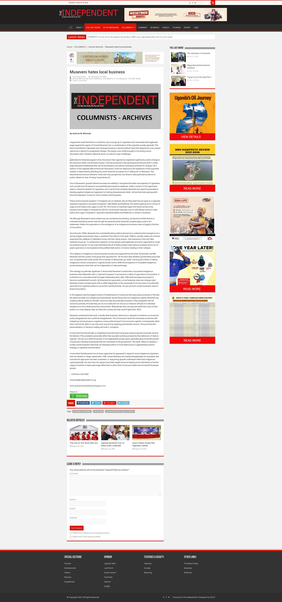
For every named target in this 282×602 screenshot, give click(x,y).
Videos (67, 572)
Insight (107, 586)
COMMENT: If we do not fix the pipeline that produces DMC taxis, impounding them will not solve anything (130, 37)
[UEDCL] (192, 268)
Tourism (67, 563)
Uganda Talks (110, 563)
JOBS (196, 27)
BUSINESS (154, 27)
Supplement (69, 582)
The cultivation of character (198, 53)
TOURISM (176, 27)
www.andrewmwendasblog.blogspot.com (88, 386)
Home (69, 47)
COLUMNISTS (127, 27)
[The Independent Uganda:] (88, 12)
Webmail (188, 572)
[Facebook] (192, 3)
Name (73, 499)
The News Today (191, 563)
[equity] (192, 218)
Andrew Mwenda (96, 47)
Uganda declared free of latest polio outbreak (112, 444)
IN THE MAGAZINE (111, 27)
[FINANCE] (192, 320)
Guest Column (110, 572)
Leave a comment (80, 81)
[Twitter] (195, 3)
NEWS (79, 27)
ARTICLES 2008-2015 (94, 79)
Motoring (148, 572)
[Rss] (190, 3)
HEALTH (165, 27)
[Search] (213, 2)
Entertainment (70, 568)
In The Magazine (120, 79)
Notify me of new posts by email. (87, 537)
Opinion (107, 582)
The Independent (79, 77)
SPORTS (187, 27)
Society (147, 568)
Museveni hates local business (120, 411)
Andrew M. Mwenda (82, 411)
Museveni (99, 411)
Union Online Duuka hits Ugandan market (143, 444)
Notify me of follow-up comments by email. (91, 533)
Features (147, 563)
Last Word (108, 568)
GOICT (212, 597)
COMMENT (142, 27)
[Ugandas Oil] (192, 116)
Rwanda (67, 577)
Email (73, 509)
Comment (74, 473)
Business (188, 568)
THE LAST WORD (93, 27)
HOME (70, 27)
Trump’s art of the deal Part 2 (199, 77)
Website (73, 518)
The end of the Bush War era (84, 443)
